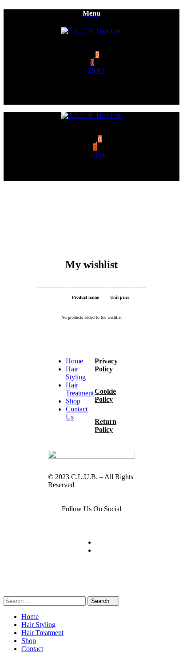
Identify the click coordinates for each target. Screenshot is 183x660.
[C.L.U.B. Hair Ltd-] (92, 31)
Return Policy (105, 425)
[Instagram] (98, 550)
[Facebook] (98, 542)
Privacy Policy (106, 365)
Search (101, 601)
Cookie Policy (105, 395)
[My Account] (96, 100)
